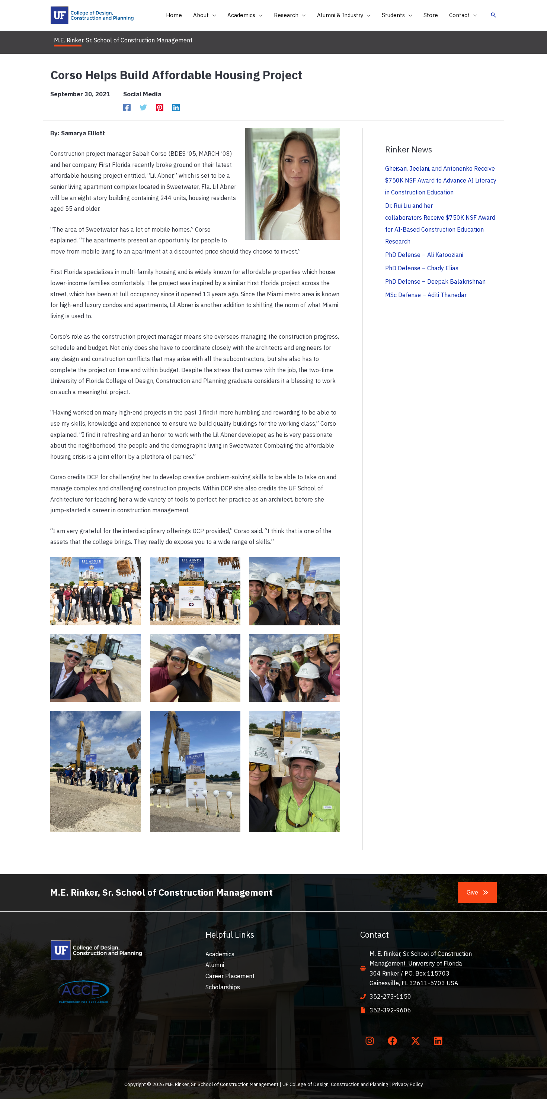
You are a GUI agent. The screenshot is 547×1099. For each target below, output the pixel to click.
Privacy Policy (407, 1084)
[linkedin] (440, 1041)
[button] (212, 15)
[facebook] (394, 1041)
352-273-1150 (390, 996)
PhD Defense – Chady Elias (421, 268)
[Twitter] (143, 107)
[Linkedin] (176, 107)
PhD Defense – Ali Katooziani (424, 254)
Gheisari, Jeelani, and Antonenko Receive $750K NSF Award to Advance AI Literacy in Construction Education (440, 180)
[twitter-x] (417, 1041)
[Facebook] (127, 107)
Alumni (214, 965)
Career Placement (230, 976)
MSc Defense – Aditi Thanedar (426, 295)
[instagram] (371, 1041)
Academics (219, 954)
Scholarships (222, 987)
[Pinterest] (159, 107)
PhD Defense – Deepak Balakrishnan (435, 281)
